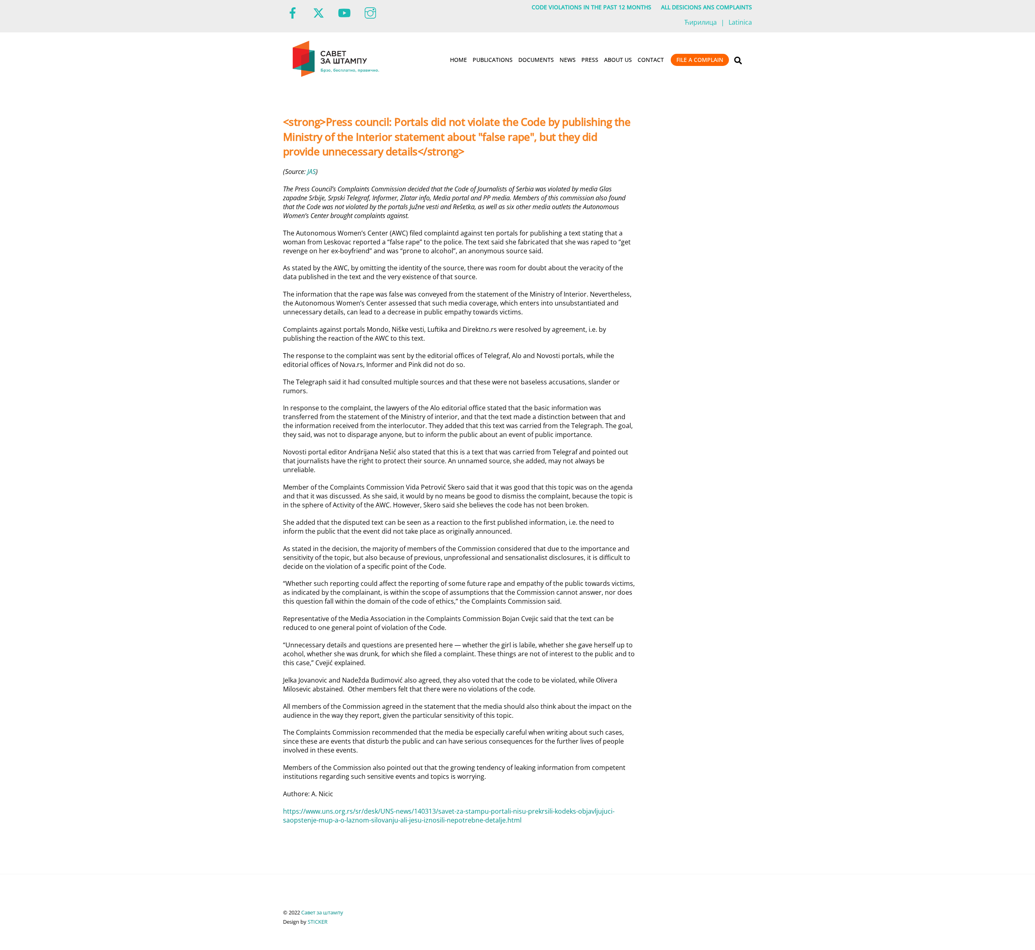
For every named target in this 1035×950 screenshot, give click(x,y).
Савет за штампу (322, 912)
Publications (493, 60)
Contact (651, 60)
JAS (311, 171)
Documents (536, 60)
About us (618, 60)
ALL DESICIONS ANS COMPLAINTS (706, 7)
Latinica (740, 22)
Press (589, 60)
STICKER (317, 921)
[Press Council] (336, 75)
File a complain (699, 60)
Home (458, 60)
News (568, 60)
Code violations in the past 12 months (591, 7)
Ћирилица (700, 22)
